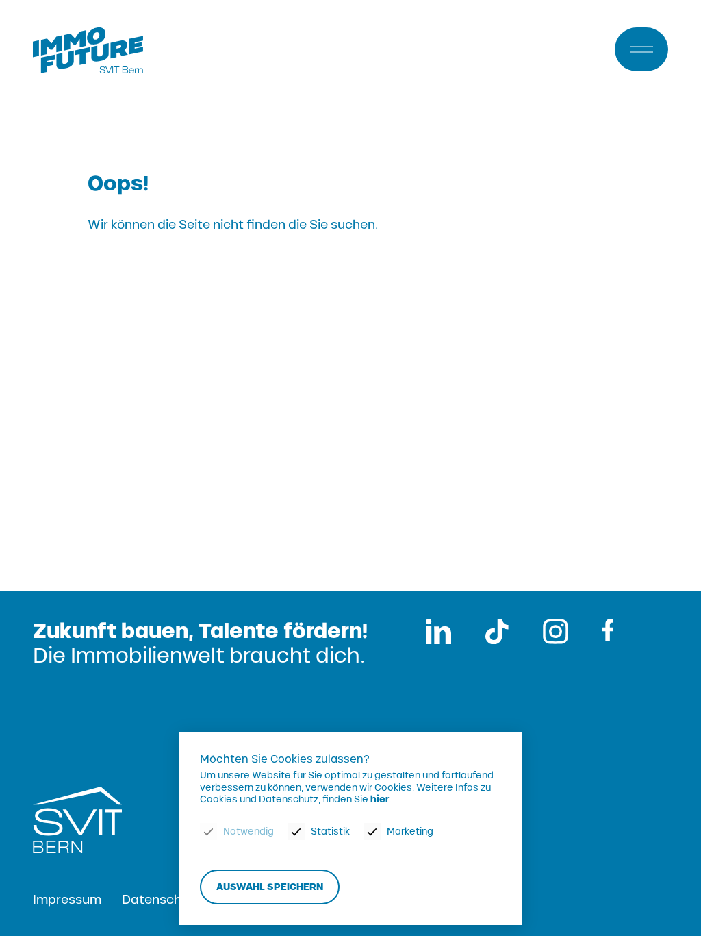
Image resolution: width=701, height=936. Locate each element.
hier (379, 799)
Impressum (67, 900)
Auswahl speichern (269, 887)
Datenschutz (161, 900)
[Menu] (641, 49)
